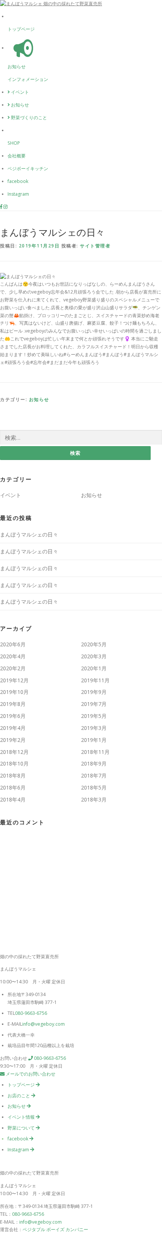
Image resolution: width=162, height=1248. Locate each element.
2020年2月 (13, 668)
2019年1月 (94, 739)
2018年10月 (14, 763)
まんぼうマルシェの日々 (29, 534)
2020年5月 (94, 644)
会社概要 (17, 156)
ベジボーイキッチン (28, 168)
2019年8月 (13, 703)
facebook (18, 181)
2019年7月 (94, 703)
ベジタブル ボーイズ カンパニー (55, 1229)
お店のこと (19, 1095)
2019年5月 (94, 715)
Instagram (18, 194)
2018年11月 (95, 751)
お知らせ (17, 66)
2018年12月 (14, 751)
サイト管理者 (95, 246)
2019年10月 (14, 691)
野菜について (22, 1128)
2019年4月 (13, 727)
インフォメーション (28, 79)
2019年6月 (13, 715)
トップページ (21, 29)
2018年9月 (94, 763)
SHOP (14, 143)
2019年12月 (14, 680)
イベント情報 (22, 1117)
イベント (19, 92)
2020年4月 (13, 656)
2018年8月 (13, 775)
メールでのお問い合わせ (30, 1074)
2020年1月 (94, 668)
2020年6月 (13, 644)
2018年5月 (94, 787)
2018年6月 (13, 787)
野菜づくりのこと (28, 117)
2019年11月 (95, 680)
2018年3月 (94, 799)
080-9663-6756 (31, 1013)
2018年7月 (94, 775)
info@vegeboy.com (43, 1024)
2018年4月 (13, 799)
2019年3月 (94, 727)
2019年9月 (94, 691)
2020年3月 (94, 656)
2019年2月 (13, 739)
